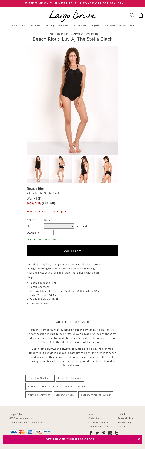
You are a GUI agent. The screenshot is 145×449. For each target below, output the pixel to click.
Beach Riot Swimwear (70, 378)
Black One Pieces (65, 394)
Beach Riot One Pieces (40, 378)
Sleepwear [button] (109, 25)
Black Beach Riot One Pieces (43, 386)
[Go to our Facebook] (91, 433)
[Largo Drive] (72, 10)
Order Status (95, 418)
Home (49, 33)
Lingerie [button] (94, 25)
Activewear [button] (79, 25)
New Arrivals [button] (17, 25)
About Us (93, 414)
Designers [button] (34, 25)
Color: (31, 220)
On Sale (122, 414)
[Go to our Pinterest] (103, 433)
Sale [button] (132, 25)
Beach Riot (36, 188)
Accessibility (124, 422)
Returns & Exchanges (100, 426)
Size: (29, 226)
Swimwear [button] (64, 25)
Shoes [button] (122, 25)
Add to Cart (72, 251)
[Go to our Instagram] (109, 433)
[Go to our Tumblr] (116, 433)
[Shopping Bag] (140, 15)
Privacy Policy (125, 418)
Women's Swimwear (39, 394)
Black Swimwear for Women (96, 394)
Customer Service (98, 422)
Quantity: (33, 232)
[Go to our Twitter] (97, 433)
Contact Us (124, 426)
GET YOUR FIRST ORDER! (93, 439)
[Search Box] (132, 15)
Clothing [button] (49, 25)
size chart (81, 226)
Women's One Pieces (76, 386)
